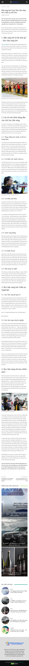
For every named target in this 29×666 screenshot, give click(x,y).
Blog (14, 511)
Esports (8, 6)
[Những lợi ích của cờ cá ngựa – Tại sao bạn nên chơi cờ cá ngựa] (5, 630)
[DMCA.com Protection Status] (14, 664)
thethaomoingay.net (19, 662)
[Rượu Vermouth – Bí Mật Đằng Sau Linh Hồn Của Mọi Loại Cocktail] (14, 561)
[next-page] (5, 579)
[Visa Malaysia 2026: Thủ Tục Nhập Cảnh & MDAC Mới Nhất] (14, 502)
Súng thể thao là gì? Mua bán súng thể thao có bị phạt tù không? (7, 479)
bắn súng (5, 44)
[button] (2, 2)
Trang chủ (3, 6)
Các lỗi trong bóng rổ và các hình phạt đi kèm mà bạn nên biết (22, 479)
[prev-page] (2, 579)
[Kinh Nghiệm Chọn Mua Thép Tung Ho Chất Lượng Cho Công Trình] (5, 620)
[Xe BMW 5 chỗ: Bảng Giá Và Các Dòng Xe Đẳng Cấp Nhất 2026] (14, 532)
